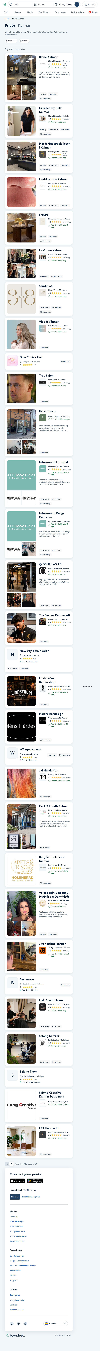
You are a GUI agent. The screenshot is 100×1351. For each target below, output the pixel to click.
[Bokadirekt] (4, 4)
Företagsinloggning (31, 1197)
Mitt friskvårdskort (18, 1236)
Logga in (14, 1217)
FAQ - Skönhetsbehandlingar (23, 1266)
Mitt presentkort (17, 1231)
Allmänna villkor (17, 1310)
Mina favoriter (16, 1226)
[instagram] (12, 1324)
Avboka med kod (17, 1241)
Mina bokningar (17, 1221)
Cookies (13, 1305)
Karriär (13, 1275)
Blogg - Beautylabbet (19, 1261)
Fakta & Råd (15, 1270)
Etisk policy (15, 1295)
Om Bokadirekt (17, 1256)
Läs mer (14, 1197)
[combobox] (20, 4)
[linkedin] (18, 1324)
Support (13, 1280)
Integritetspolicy (17, 1300)
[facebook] (25, 1324)
